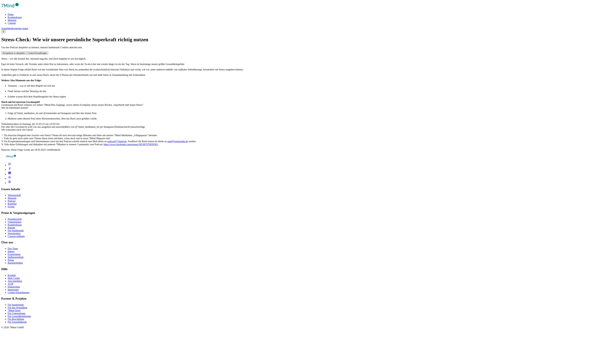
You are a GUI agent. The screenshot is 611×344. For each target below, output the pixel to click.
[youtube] (9, 178)
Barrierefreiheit (15, 263)
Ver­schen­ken (14, 233)
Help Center (14, 278)
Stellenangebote (16, 257)
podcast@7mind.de (117, 141)
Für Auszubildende (17, 322)
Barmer (11, 227)
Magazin (12, 20)
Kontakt (12, 275)
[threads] (9, 183)
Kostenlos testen (20, 28)
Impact (11, 251)
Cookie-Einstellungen (37, 53)
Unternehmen (14, 222)
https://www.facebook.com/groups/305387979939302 (131, 144)
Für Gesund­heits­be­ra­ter (19, 316)
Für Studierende (16, 230)
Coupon (12, 23)
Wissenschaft (14, 195)
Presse (11, 260)
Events (11, 206)
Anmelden (6, 28)
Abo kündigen (15, 281)
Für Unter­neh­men (16, 313)
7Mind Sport (14, 310)
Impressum (13, 289)
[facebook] (9, 169)
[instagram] (9, 165)
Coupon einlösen (16, 236)
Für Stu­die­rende (16, 304)
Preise (11, 14)
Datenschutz (14, 286)
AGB (10, 284)
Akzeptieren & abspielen (14, 53)
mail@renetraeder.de (177, 141)
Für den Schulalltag (17, 307)
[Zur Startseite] (10, 9)
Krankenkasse (15, 17)
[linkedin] (9, 174)
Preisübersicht (15, 219)
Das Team (13, 248)
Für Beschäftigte (16, 319)
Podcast (11, 201)
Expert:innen (14, 254)
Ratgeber (12, 203)
